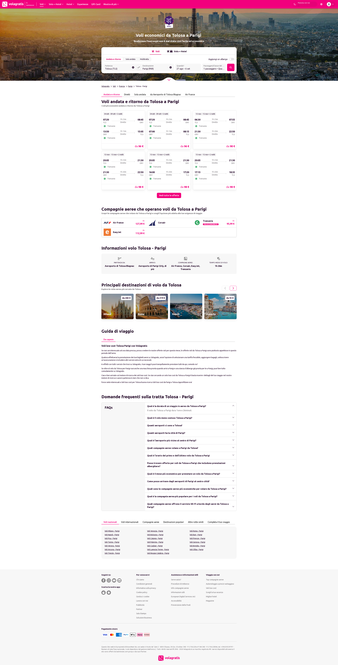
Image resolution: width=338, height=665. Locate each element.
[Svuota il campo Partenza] (133, 67)
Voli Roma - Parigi (196, 531)
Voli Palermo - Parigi (155, 542)
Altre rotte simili (195, 522)
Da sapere (108, 339)
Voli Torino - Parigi (112, 542)
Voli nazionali (110, 522)
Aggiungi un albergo (218, 59)
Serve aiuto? (176, 580)
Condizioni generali (144, 584)
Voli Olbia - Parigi (196, 549)
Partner (139, 609)
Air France (190, 94)
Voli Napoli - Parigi (112, 535)
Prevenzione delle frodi (180, 605)
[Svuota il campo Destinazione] (170, 67)
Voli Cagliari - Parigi (155, 546)
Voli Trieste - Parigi (112, 553)
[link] (123, 129)
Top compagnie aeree (215, 580)
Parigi (130, 86)
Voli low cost (211, 588)
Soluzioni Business (144, 618)
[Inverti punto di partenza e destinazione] (139, 67)
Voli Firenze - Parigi (197, 538)
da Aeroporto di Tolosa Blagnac (165, 94)
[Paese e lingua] (321, 4)
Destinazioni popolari (173, 522)
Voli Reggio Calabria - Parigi (158, 553)
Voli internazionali (129, 522)
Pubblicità (140, 605)
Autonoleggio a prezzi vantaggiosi (220, 584)
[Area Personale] (330, 4)
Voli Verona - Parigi (112, 546)
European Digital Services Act (183, 597)
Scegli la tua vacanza (214, 592)
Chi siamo (140, 580)
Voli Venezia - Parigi (155, 531)
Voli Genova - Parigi (197, 542)
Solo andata (130, 59)
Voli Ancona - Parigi (112, 549)
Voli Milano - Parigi (112, 531)
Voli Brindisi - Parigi (197, 546)
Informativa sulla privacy (146, 588)
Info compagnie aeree (180, 588)
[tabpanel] (169, 147)
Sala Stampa (141, 613)
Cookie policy (141, 592)
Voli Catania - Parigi (155, 538)
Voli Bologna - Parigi (155, 535)
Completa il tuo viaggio (219, 522)
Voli (114, 86)
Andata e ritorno (113, 59)
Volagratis (105, 86)
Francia (122, 86)
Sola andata (140, 94)
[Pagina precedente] (225, 288)
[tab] (155, 51)
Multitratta (144, 59)
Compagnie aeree (151, 522)
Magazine (210, 601)
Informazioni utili (178, 592)
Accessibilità (176, 601)
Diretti (127, 94)
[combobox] (120, 67)
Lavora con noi (142, 601)
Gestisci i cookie (142, 597)
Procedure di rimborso (180, 584)
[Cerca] (230, 67)
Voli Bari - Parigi (196, 535)
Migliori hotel (211, 597)
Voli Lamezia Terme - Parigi (158, 549)
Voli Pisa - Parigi (111, 538)
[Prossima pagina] (233, 288)
